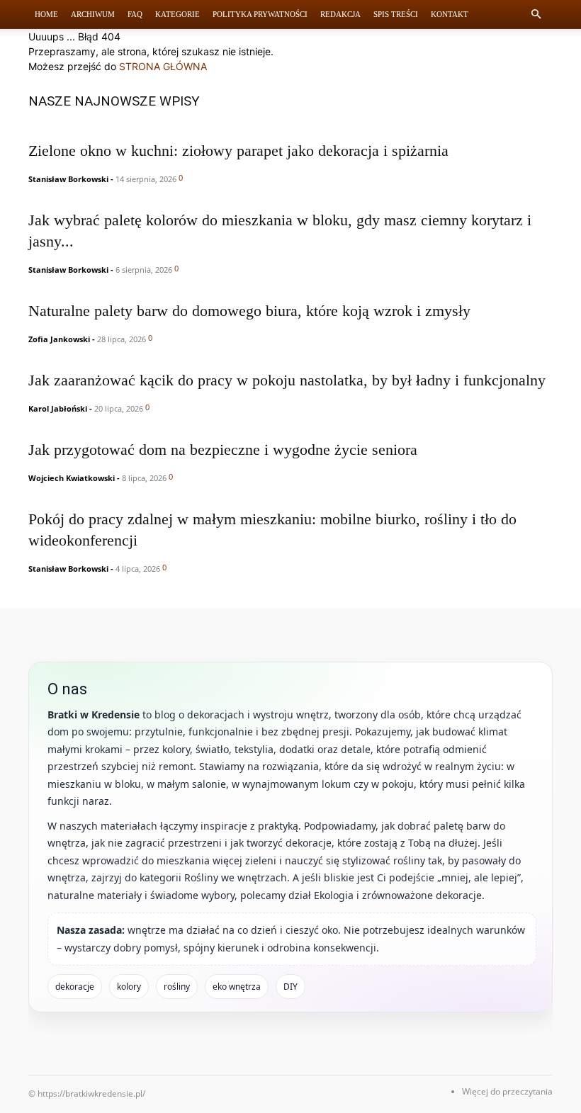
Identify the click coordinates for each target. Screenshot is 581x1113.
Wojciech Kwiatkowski (71, 478)
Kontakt (449, 14)
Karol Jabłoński (57, 408)
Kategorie (177, 14)
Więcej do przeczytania (507, 1091)
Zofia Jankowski (59, 339)
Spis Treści (395, 14)
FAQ (135, 14)
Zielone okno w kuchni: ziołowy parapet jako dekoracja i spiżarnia (238, 150)
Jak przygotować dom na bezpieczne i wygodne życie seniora (222, 449)
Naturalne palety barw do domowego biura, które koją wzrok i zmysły (249, 311)
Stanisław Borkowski (68, 179)
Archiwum (93, 14)
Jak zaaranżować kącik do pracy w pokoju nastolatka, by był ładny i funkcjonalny (287, 380)
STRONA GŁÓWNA (163, 66)
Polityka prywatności (260, 14)
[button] (536, 14)
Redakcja (340, 14)
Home (46, 14)
